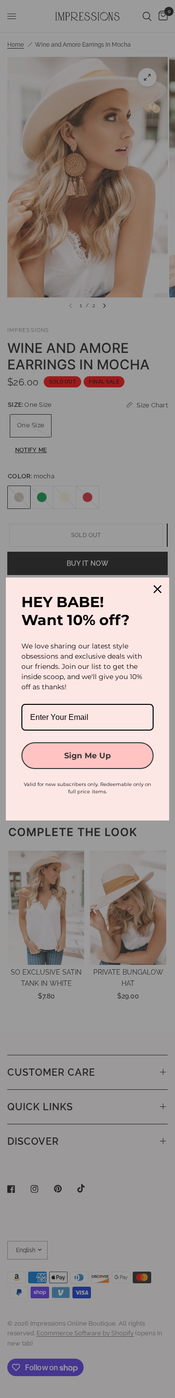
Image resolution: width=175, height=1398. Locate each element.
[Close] (157, 589)
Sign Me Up (87, 755)
